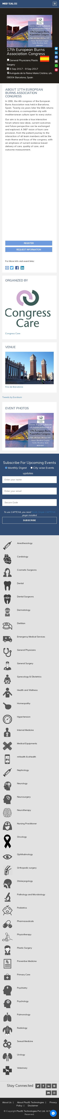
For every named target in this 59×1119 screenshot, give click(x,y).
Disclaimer (33, 1105)
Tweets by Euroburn (12, 397)
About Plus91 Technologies (30, 1102)
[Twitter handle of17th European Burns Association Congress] (12, 267)
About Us (6, 1102)
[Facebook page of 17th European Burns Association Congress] (17, 267)
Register (29, 243)
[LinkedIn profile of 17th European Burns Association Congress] (22, 267)
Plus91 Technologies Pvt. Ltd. (31, 1111)
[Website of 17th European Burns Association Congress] (7, 267)
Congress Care (12, 333)
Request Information (28, 249)
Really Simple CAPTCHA (43, 512)
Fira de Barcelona (14, 386)
